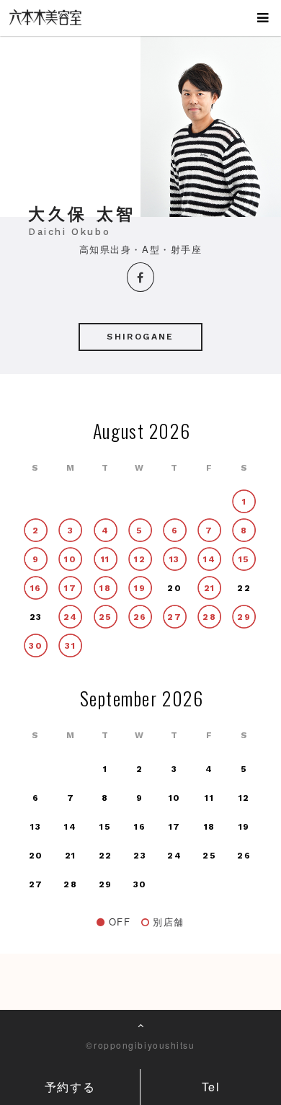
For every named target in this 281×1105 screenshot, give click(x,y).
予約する (70, 1086)
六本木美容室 (52, 24)
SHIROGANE (140, 337)
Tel (211, 1086)
